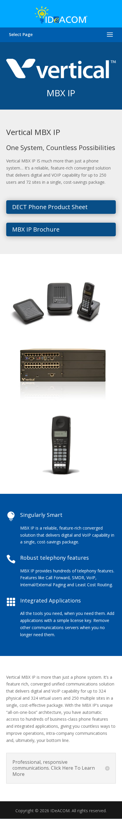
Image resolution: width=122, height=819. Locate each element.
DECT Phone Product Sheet (50, 207)
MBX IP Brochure (36, 229)
